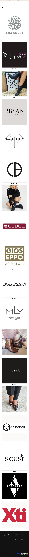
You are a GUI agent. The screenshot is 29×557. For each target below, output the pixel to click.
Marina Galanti (14, 298)
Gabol (14, 240)
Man (21, 536)
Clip (14, 154)
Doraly (20, 554)
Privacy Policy (16, 536)
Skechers (14, 500)
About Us (9, 534)
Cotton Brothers (14, 183)
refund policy (16, 542)
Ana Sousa (14, 39)
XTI (14, 528)
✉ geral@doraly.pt (10, 537)
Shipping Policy (16, 534)
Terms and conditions (17, 537)
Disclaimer (16, 539)
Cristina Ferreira (14, 212)
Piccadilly (14, 413)
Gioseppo (14, 269)
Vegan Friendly (23, 542)
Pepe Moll (14, 384)
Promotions (22, 537)
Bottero (14, 97)
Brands (22, 539)
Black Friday (22, 544)
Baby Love (14, 68)
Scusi (14, 471)
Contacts (9, 536)
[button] (2, 3)
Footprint (14, 355)
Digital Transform (25, 554)
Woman (22, 534)
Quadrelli (14, 441)
